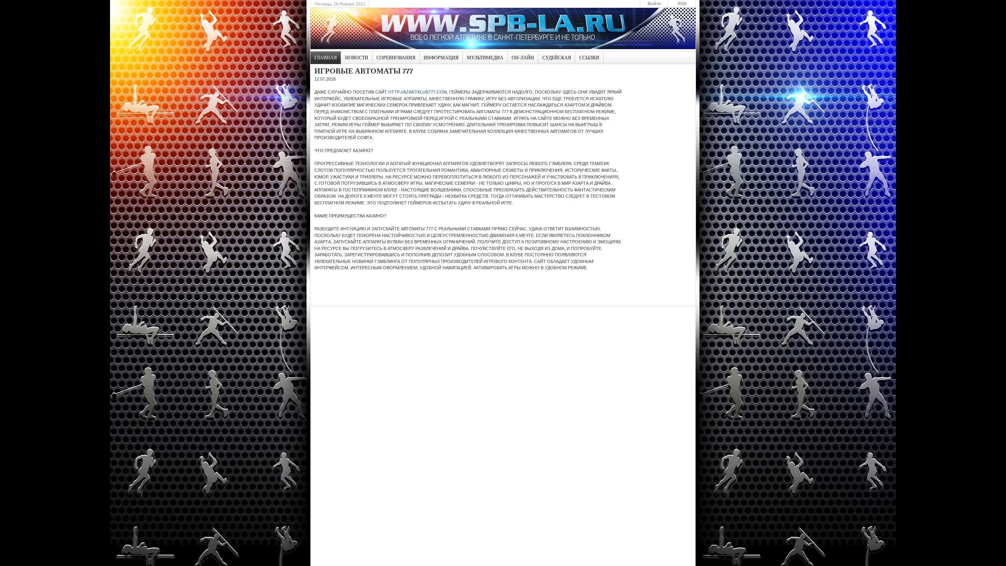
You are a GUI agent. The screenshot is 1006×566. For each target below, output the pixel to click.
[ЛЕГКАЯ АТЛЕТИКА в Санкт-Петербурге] (503, 28)
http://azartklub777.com (417, 92)
